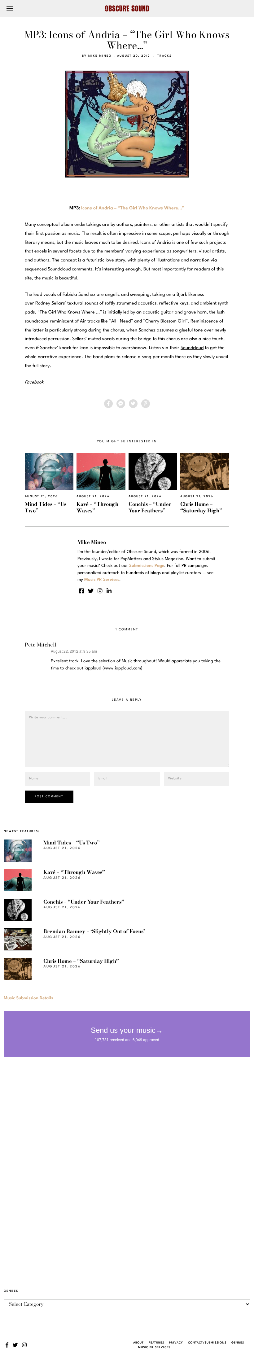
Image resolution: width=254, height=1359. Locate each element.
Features (156, 1342)
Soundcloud (192, 348)
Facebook (34, 382)
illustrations (168, 260)
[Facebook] (108, 403)
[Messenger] (120, 403)
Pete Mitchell (41, 645)
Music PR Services (154, 1347)
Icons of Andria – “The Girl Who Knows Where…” (133, 208)
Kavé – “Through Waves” (97, 507)
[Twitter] (133, 403)
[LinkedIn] (109, 590)
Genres (237, 1342)
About (138, 1342)
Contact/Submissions (207, 1342)
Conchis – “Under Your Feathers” (150, 507)
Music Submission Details (28, 998)
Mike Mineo (100, 56)
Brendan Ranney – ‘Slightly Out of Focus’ (94, 931)
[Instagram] (100, 590)
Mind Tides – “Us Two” (45, 507)
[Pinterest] (145, 403)
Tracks (164, 56)
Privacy (176, 1342)
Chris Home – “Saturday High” (201, 507)
